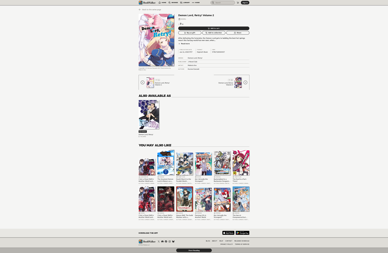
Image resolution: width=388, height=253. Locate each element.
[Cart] (238, 2)
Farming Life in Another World (200, 216)
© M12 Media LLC (144, 245)
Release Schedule (241, 241)
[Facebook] (166, 241)
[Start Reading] (156, 40)
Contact (228, 241)
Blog (208, 241)
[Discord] (162, 241)
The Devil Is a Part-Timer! (240, 180)
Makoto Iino (192, 65)
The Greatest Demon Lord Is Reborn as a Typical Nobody (165, 180)
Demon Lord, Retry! (195, 58)
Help (221, 241)
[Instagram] (169, 241)
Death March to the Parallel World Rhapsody (183, 180)
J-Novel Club (192, 62)
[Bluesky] (173, 241)
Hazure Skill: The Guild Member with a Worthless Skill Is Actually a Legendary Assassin (184, 216)
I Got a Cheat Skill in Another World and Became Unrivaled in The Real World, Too (146, 180)
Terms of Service (242, 244)
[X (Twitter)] (159, 241)
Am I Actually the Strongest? (201, 180)
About (214, 241)
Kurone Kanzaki (193, 69)
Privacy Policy (226, 244)
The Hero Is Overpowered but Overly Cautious (239, 216)
